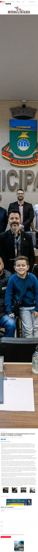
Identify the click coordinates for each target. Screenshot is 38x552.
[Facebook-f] (6, 3)
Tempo (23, 1)
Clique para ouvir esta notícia (6, 441)
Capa (8, 1)
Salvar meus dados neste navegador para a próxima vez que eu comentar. (12, 534)
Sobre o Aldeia (12, 1)
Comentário (3, 510)
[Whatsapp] (10, 3)
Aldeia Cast (18, 1)
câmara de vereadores (6, 496)
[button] (3, 3)
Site (1, 530)
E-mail (2, 526)
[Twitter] (7, 3)
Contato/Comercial (32, 1)
